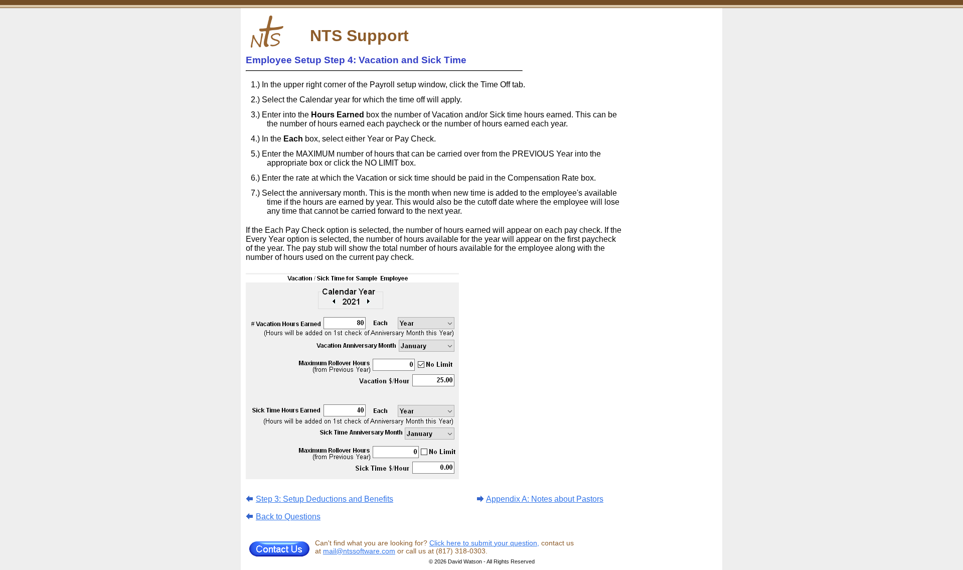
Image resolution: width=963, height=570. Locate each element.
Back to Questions (288, 516)
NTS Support (359, 36)
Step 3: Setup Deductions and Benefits (324, 499)
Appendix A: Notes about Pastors (544, 499)
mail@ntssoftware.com (359, 551)
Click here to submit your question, (484, 543)
